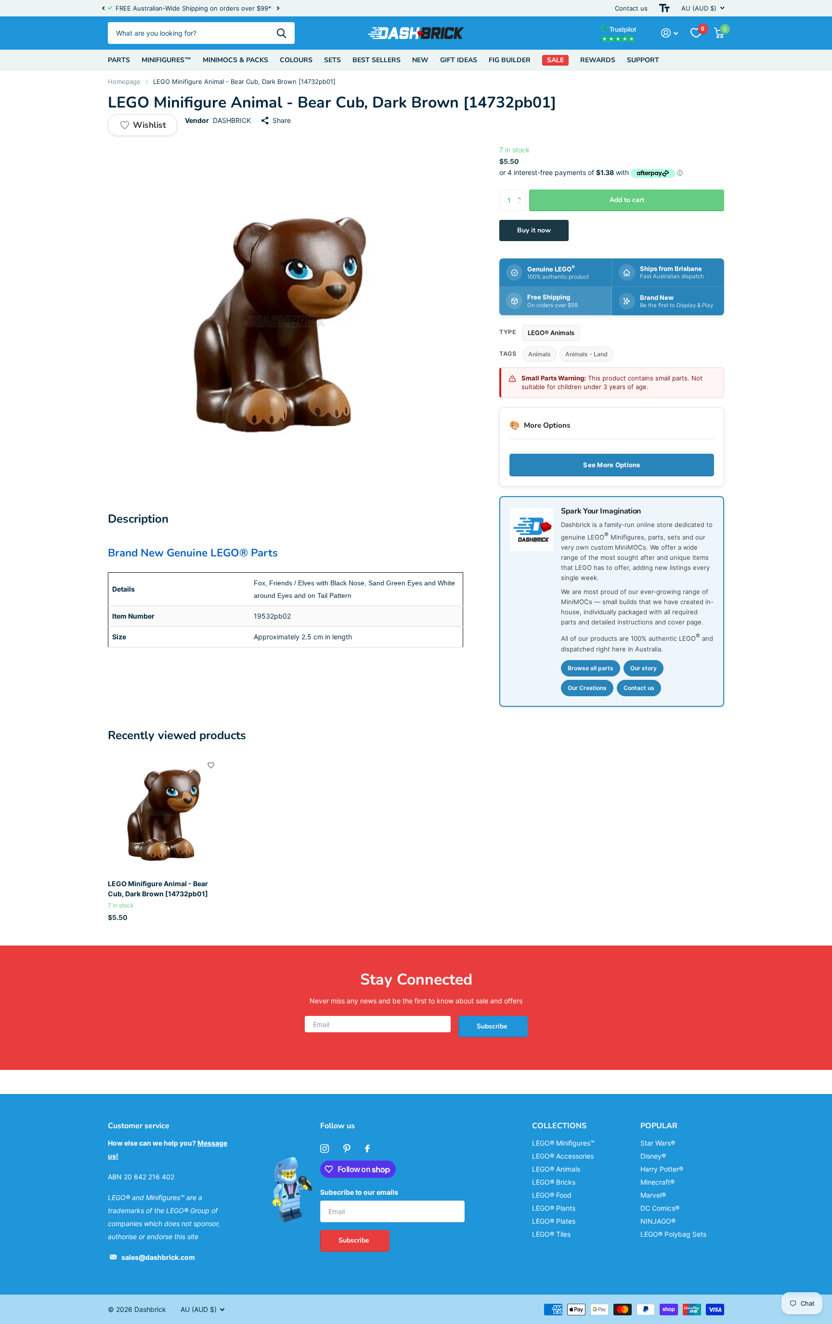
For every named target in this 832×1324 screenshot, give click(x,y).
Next (386, 8)
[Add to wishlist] (211, 765)
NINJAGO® (658, 1221)
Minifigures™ (166, 60)
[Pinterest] (347, 1148)
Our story (643, 668)
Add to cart (627, 199)
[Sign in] (669, 33)
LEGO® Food (552, 1195)
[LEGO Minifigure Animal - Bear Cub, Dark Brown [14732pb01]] (166, 813)
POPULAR (658, 1126)
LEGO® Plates (553, 1221)
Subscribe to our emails (359, 1192)
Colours (296, 60)
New (420, 60)
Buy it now (534, 230)
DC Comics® (659, 1208)
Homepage (124, 81)
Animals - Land (586, 354)
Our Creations (587, 687)
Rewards (597, 60)
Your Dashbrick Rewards (343, 8)
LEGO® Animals (551, 333)
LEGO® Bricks (553, 1182)
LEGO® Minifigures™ (563, 1143)
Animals (539, 354)
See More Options (611, 465)
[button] (103, 8)
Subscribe (493, 1026)
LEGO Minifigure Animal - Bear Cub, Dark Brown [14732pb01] (158, 888)
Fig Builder (510, 60)
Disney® (653, 1156)
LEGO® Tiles (551, 1234)
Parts (119, 60)
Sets (332, 60)
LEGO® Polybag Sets (673, 1234)
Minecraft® (657, 1182)
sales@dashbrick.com (158, 1257)
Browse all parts (590, 668)
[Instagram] (324, 1148)
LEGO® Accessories (563, 1156)
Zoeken (281, 33)
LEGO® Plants (553, 1208)
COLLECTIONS (559, 1126)
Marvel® (653, 1195)
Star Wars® (657, 1143)
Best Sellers (376, 60)
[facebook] (367, 1148)
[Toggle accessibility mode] (664, 8)
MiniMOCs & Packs (235, 60)
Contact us (631, 8)
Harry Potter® (661, 1169)
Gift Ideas (458, 60)
